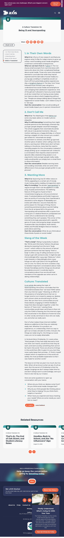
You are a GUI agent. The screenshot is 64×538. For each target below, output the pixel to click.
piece (48, 66)
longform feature (36, 83)
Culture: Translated (11, 60)
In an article (29, 285)
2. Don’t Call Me (10, 54)
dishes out (53, 116)
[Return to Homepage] (10, 12)
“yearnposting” (52, 185)
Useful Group (30, 533)
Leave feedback (40, 405)
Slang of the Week (11, 58)
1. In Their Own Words (12, 52)
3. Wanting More (10, 56)
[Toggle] (59, 12)
